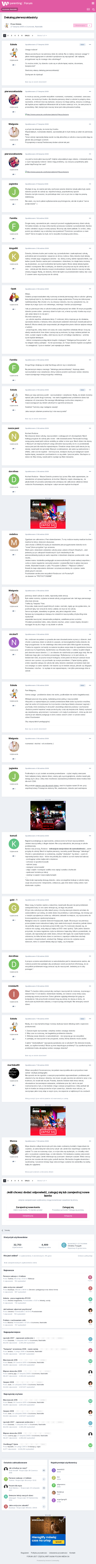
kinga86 (13, 248)
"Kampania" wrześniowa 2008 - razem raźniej (21, 1349)
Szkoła (18, 24)
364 (42, 1444)
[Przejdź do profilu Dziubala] (90, 1310)
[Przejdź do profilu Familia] (14, 226)
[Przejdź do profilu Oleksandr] (90, 1339)
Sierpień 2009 (8, 1382)
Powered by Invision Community (48, 1560)
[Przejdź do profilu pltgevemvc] (54, 1485)
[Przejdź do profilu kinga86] (14, 256)
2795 (43, 1360)
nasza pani (13, 428)
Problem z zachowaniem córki (14, 1320)
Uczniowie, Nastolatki (34, 27)
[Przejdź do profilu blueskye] (90, 1288)
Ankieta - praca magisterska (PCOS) (17, 1298)
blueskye (11, 1290)
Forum (28, 3)
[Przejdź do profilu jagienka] (14, 192)
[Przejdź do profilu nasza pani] (14, 436)
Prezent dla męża (15, 1486)
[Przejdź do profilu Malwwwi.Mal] (90, 1361)
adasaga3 (12, 1498)
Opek (13, 289)
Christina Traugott (74, 1246)
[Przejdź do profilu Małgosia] (14, 132)
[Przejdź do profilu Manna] (14, 1149)
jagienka (13, 184)
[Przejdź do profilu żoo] (54, 1478)
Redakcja (60, 1492)
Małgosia (13, 124)
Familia (13, 218)
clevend (11, 1311)
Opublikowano (37, 44)
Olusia (10, 1362)
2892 (63, 1349)
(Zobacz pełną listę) (85, 1256)
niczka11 (13, 634)
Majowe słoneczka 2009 (12, 1371)
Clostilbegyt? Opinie (10, 1444)
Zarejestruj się (28, 1216)
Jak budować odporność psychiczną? (17, 1309)
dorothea (13, 471)
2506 (39, 1382)
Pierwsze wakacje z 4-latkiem (14, 1276)
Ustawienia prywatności (58, 1553)
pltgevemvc (61, 1484)
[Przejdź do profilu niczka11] (14, 642)
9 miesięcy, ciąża (34, 1447)
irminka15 (13, 986)
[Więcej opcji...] (90, 44)
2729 (47, 1371)
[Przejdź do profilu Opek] (14, 297)
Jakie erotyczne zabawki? (13, 1287)
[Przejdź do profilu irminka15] (14, 994)
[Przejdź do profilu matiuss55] (90, 1445)
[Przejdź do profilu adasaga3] (6, 1497)
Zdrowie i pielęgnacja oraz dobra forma (43, 1290)
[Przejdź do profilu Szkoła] (6, 25)
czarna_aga (12, 1373)
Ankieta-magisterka (15, 1300)
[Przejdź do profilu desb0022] (54, 1470)
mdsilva (13, 534)
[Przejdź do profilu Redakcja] (54, 1493)
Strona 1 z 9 (41, 35)
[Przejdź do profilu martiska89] (14, 1073)
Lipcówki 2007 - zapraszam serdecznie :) (19, 1338)
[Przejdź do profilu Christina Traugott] (63, 1245)
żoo (58, 1477)
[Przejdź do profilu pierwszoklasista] (14, 99)
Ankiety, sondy (45, 1300)
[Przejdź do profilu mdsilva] (14, 542)
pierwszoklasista (13, 91)
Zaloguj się (68, 1216)
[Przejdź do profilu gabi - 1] (14, 908)
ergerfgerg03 (62, 1499)
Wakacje (31, 1279)
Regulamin (25, 1553)
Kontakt (72, 1553)
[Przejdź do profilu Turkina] (6, 1479)
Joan (9, 1384)
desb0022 (60, 1469)
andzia (10, 1351)
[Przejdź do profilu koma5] (14, 844)
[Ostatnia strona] (32, 35)
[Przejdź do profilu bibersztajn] (90, 1350)
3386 (60, 1338)
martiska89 (13, 1065)
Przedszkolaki (37, 1311)
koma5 (13, 835)
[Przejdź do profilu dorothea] (14, 479)
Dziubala (11, 1340)
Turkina (10, 1279)
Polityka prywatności (39, 1553)
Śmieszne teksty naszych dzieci (21, 1495)
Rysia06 (10, 1447)
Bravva (10, 1322)
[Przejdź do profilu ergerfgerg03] (54, 1500)
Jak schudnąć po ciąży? (18, 1468)
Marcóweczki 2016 (10, 1360)
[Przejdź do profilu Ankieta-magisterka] (90, 1299)
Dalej (27, 35)
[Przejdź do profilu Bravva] (90, 1277)
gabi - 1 (13, 900)
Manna (13, 1141)
